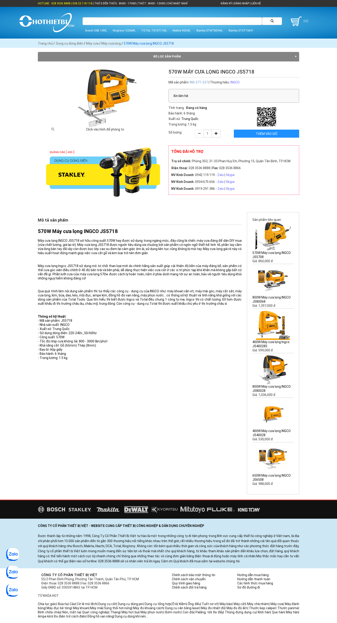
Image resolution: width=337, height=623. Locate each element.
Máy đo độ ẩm (237, 608)
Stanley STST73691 (241, 30)
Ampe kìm (45, 616)
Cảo (72, 604)
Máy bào (226, 604)
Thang (115, 612)
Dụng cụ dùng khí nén (130, 616)
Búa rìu (63, 604)
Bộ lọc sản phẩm (167, 56)
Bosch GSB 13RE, (96, 30)
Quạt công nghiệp (95, 612)
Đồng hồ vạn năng (100, 616)
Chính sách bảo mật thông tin (193, 575)
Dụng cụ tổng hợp (158, 604)
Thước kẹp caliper (262, 608)
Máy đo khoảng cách (148, 608)
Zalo (220, 175)
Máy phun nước (152, 612)
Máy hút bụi (130, 612)
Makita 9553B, (182, 30)
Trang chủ (45, 43)
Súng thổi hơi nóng (118, 608)
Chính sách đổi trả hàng (189, 587)
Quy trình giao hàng (186, 583)
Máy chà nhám (258, 604)
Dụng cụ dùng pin (130, 604)
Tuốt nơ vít (210, 604)
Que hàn (278, 612)
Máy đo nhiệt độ (213, 608)
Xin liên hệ (180, 96)
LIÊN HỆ (256, 3)
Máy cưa (92, 43)
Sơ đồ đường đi (248, 587)
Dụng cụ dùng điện (69, 43)
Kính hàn (264, 612)
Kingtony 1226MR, (124, 30)
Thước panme (287, 608)
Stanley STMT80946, (209, 30)
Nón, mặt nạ (71, 612)
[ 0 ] (305, 21)
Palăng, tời (203, 612)
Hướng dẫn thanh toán (253, 579)
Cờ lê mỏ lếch (87, 604)
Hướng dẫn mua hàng (253, 575)
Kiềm (182, 604)
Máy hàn (292, 612)
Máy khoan (81, 608)
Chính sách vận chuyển (189, 579)
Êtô (174, 604)
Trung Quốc (190, 119)
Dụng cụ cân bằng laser (182, 608)
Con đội (188, 612)
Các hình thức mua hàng (255, 583)
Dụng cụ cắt (107, 604)
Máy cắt (240, 604)
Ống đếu (194, 604)
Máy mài (96, 608)
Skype (230, 175)
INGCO (235, 82)
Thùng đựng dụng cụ (240, 612)
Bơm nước (173, 612)
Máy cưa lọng (111, 43)
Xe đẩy (218, 612)
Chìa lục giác (47, 604)
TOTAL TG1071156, (154, 30)
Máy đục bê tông (59, 608)
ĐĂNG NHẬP (241, 3)
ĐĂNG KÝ (226, 3)
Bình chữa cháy (49, 612)
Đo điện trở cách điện (70, 616)
